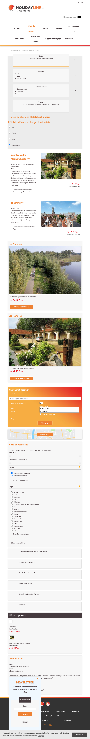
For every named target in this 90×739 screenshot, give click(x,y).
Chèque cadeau (60, 711)
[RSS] (50, 724)
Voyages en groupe (35, 38)
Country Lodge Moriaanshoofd (19, 666)
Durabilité (67, 720)
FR (82, 3)
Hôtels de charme (31, 28)
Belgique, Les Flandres (16, 671)
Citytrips (45, 28)
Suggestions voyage (53, 38)
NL (78, 3)
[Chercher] (79, 17)
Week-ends (19, 38)
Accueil (17, 28)
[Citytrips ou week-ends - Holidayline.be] (38, 8)
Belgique (24, 50)
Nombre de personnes (18, 403)
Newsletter (75, 711)
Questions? (45, 711)
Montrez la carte (45, 434)
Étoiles (14, 133)
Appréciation (16, 145)
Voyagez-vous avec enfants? (20, 419)
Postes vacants (75, 716)
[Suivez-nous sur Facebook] (42, 704)
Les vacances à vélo (73, 28)
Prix (13, 127)
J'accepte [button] (79, 734)
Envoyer (25, 714)
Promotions (68, 38)
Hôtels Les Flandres (34, 50)
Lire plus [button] (41, 736)
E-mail (25, 706)
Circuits (59, 28)
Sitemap (60, 716)
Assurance (45, 720)
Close (25, 722)
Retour (13, 411)
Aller (12, 408)
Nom (13, 139)
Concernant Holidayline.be (46, 716)
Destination (13, 394)
